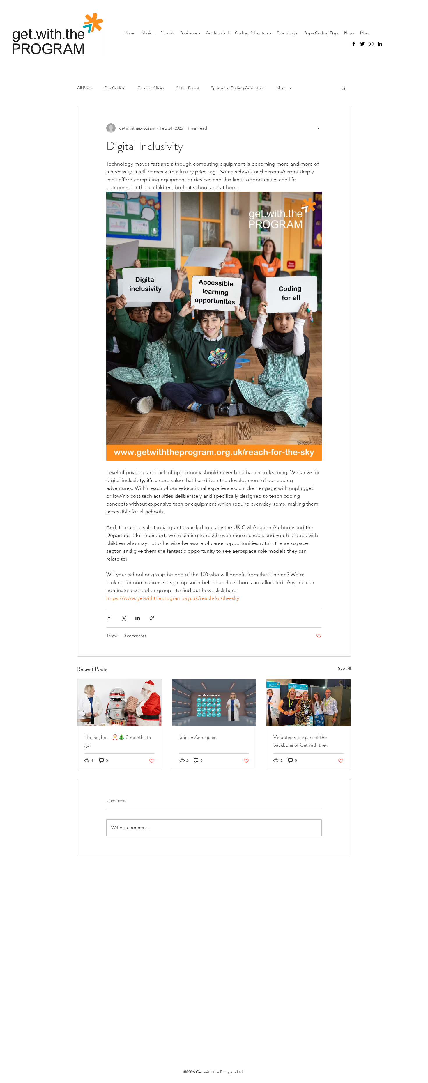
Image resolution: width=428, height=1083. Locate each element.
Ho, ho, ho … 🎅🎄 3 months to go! (117, 741)
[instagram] (371, 44)
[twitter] (362, 44)
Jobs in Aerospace (197, 737)
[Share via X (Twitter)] (123, 618)
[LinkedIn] (380, 44)
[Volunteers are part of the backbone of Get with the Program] (308, 702)
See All (344, 668)
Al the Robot (187, 88)
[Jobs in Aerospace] (214, 702)
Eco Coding (115, 88)
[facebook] (354, 44)
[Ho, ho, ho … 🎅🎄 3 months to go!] (119, 702)
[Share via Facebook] (109, 618)
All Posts (85, 88)
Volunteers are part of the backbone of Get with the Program (300, 741)
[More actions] (318, 128)
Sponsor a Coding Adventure (238, 88)
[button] (343, 88)
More (281, 88)
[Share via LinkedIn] (137, 618)
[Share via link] (152, 618)
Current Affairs (150, 88)
